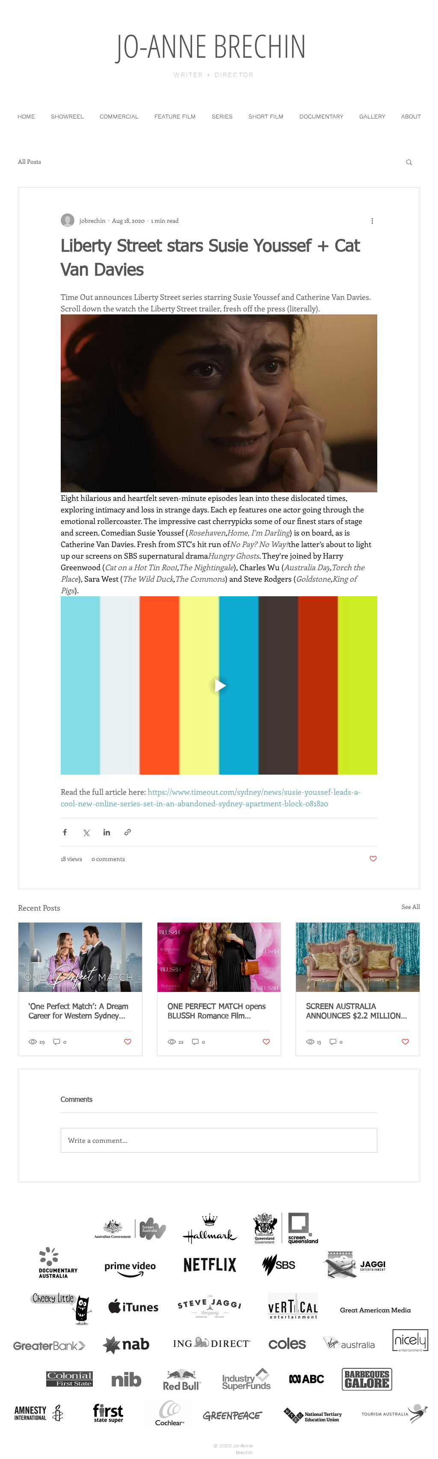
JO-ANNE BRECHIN (211, 45)
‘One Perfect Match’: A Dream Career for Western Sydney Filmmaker (78, 1012)
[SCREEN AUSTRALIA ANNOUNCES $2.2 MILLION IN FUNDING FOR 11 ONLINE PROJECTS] (358, 957)
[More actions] (372, 220)
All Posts (29, 161)
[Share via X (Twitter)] (86, 832)
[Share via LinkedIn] (107, 832)
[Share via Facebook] (65, 832)
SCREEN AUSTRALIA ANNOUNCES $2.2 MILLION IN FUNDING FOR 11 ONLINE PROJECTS (356, 1012)
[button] (409, 161)
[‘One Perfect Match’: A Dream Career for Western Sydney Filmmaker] (80, 957)
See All (411, 907)
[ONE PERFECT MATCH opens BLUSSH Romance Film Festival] (219, 957)
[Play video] (219, 685)
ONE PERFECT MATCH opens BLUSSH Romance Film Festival (217, 1012)
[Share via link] (128, 832)
